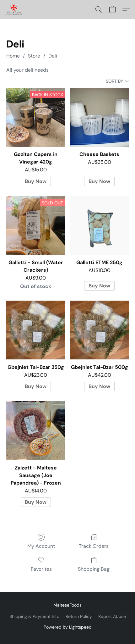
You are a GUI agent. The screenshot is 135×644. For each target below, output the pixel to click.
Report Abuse (112, 616)
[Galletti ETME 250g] (99, 225)
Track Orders (94, 546)
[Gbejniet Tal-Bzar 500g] (99, 330)
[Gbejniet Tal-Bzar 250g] (35, 330)
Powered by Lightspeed (68, 627)
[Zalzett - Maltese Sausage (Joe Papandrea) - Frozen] (35, 430)
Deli (52, 56)
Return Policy (79, 616)
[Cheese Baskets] (99, 117)
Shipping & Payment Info (34, 616)
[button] (14, 9)
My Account (41, 546)
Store (34, 56)
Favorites (41, 569)
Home (13, 56)
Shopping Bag (94, 569)
